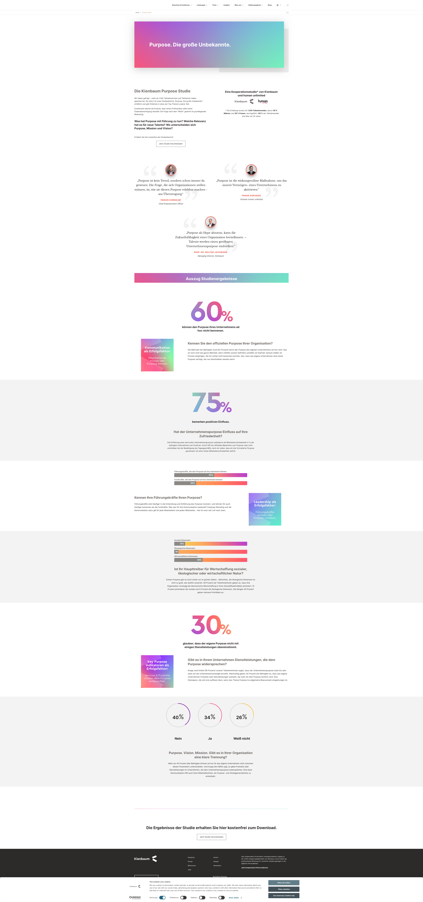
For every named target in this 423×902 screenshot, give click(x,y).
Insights (227, 5)
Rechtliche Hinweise (220, 876)
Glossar (216, 861)
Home (137, 12)
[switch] (183, 897)
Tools (214, 5)
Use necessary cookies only (284, 895)
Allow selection (284, 889)
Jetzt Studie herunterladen (171, 144)
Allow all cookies (283, 883)
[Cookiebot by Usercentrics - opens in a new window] (135, 897)
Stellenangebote (254, 5)
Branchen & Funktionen (181, 5)
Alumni (215, 857)
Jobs (189, 870)
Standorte (191, 857)
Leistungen (202, 5)
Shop (270, 5)
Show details (234, 898)
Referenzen (192, 865)
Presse (190, 861)
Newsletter (217, 865)
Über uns (238, 5)
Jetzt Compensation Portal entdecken (254, 868)
